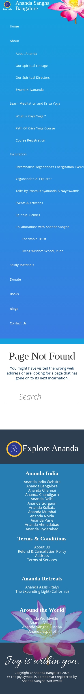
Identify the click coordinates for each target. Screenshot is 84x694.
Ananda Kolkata (42, 508)
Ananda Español (42, 631)
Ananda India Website (42, 482)
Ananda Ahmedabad (42, 525)
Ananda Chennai (42, 490)
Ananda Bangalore (42, 486)
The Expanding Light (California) (42, 591)
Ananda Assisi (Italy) (42, 587)
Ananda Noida (42, 516)
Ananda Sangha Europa (42, 627)
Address (42, 556)
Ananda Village (42, 623)
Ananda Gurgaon (42, 503)
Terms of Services (42, 560)
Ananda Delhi (42, 499)
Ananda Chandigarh (42, 495)
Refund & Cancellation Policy (42, 551)
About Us (42, 547)
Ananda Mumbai (42, 512)
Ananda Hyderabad (42, 529)
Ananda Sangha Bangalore (32, 5)
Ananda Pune (42, 520)
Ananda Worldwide (42, 618)
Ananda (7, 9)
